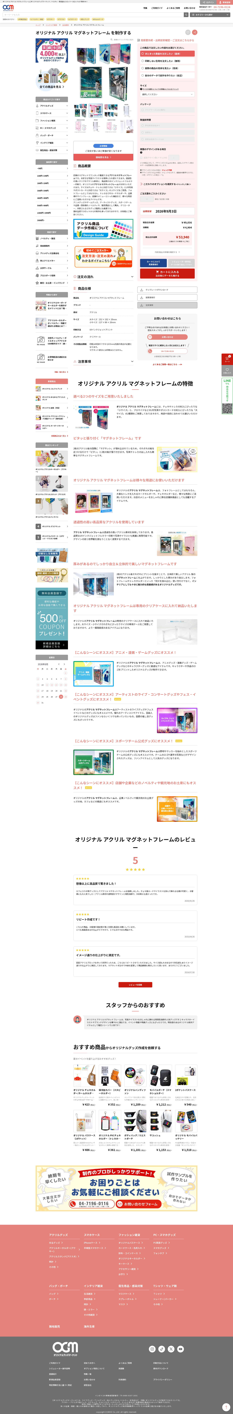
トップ (38, 25)
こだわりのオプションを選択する (167, 184)
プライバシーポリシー (162, 1379)
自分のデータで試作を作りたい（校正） (164, 75)
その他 (52, 1267)
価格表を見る (102, 157)
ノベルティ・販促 (37, 19)
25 (47, 696)
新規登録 (226, 2)
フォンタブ (158, 1253)
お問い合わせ (189, 8)
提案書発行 (150, 297)
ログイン (210, 2)
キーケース (124, 1263)
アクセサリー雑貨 (127, 1269)
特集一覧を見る (60, 372)
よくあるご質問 (173, 8)
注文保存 (149, 305)
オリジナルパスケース (129, 1242)
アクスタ (61, 19)
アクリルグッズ (58, 1235)
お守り (122, 1274)
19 (52, 690)
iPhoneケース (98, 19)
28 (61, 696)
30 (38, 702)
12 (52, 685)
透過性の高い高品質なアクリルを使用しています (108, 522)
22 (66, 690)
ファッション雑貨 (129, 1235)
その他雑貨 (89, 1314)
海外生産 (89, 1326)
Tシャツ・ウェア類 (165, 1286)
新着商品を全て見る (58, 436)
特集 (145, 8)
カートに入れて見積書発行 (153, 263)
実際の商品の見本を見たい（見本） (162, 68)
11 (47, 685)
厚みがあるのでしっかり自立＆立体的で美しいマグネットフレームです (125, 563)
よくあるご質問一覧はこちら (165, 364)
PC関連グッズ (160, 1242)
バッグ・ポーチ (58, 1286)
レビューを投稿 (135, 984)
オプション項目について (94, 1368)
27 (56, 696)
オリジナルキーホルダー (130, 1258)
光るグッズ (54, 1242)
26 (52, 696)
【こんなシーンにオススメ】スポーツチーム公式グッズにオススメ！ (123, 741)
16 (38, 690)
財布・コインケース (128, 1253)
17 (42, 690)
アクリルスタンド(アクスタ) (62, 1256)
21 (61, 690)
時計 (51, 1261)
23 (38, 696)
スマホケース (92, 1235)
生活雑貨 (65, 25)
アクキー (51, 19)
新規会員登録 (54, 1379)
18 (47, 690)
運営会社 (87, 1385)
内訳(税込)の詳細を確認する (166, 252)
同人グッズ (85, 19)
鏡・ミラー (89, 1309)
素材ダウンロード (160, 1368)
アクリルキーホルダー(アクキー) (62, 1249)
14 (61, 685)
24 (42, 696)
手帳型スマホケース (93, 1248)
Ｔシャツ (157, 1293)
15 (66, 685)
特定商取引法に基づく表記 (60, 1385)
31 (42, 702)
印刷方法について (160, 1363)
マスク (122, 1304)
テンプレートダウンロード (157, 289)
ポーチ (52, 1299)
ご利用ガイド (157, 8)
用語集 (121, 1368)
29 (66, 696)
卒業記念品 (23, 19)
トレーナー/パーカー (163, 1299)
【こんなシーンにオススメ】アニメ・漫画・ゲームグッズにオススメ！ (125, 652)
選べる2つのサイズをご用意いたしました (103, 396)
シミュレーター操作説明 (59, 1368)
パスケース (73, 19)
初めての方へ (89, 1363)
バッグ (52, 1293)
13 (56, 685)
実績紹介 (53, 1374)
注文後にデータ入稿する (167, 273)
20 (56, 690)
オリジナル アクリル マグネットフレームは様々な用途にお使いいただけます (128, 480)
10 (42, 685)
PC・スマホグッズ (164, 1235)
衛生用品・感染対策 (131, 1286)
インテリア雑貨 (51, 25)
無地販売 (54, 1326)
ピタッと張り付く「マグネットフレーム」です (107, 438)
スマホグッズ (159, 1248)
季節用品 (88, 1299)
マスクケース (125, 1293)
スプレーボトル (126, 1299)
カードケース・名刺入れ (130, 1248)
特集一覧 (87, 1374)
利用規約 (122, 1379)
